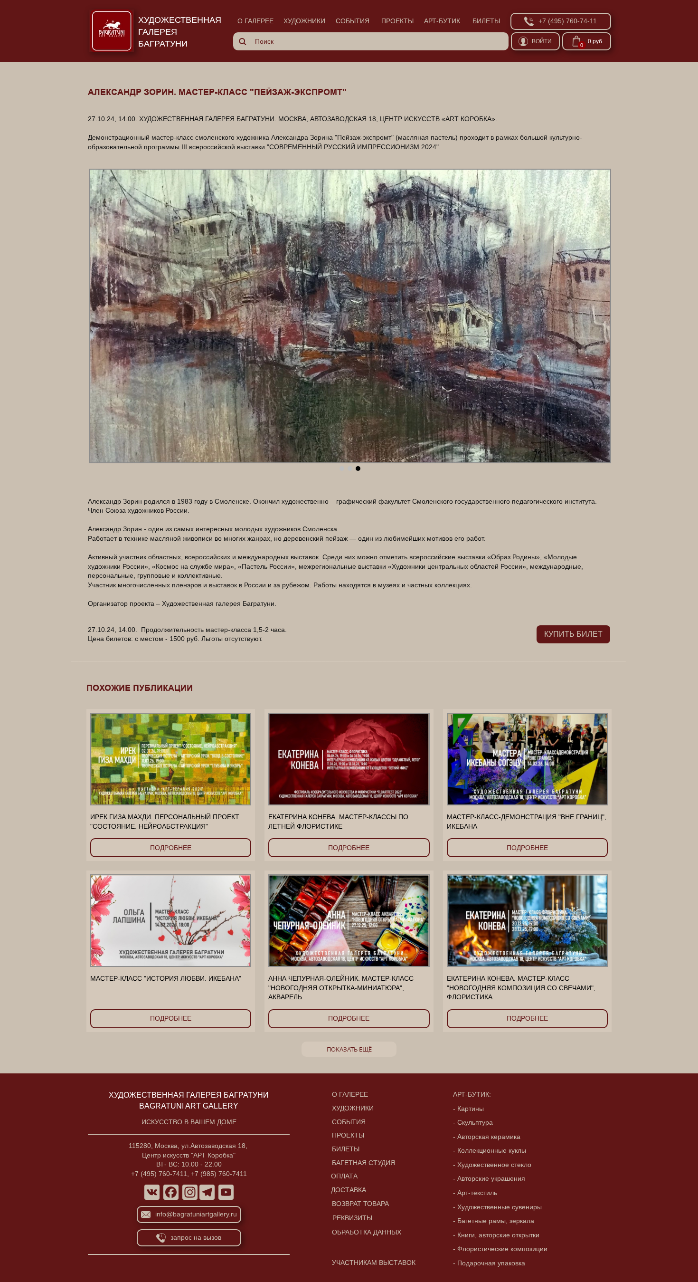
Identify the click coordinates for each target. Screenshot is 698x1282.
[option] (350, 316)
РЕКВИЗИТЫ (352, 1218)
